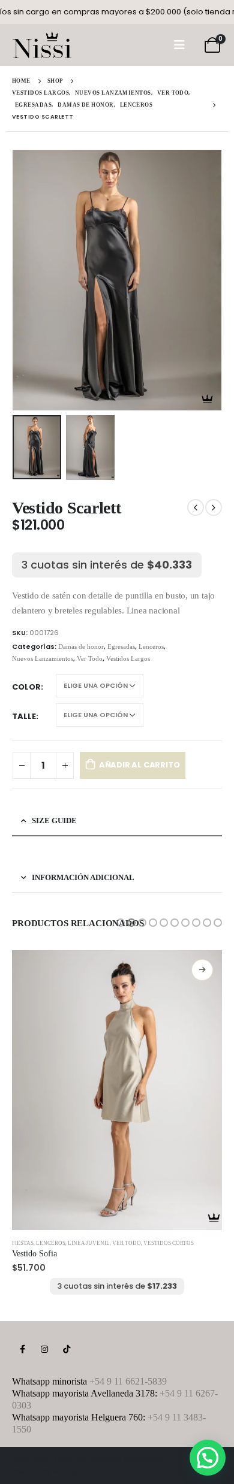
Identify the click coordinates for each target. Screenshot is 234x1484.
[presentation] (27, 280)
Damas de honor (81, 646)
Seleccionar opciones (202, 970)
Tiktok (67, 1349)
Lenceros (151, 646)
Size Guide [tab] (54, 820)
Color (26, 687)
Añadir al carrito (139, 764)
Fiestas (23, 1243)
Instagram (44, 1349)
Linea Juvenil (89, 1243)
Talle (24, 716)
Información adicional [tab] (83, 877)
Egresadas (121, 646)
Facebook (22, 1349)
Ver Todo (90, 658)
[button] (120, 922)
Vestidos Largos (128, 658)
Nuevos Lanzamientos (42, 658)
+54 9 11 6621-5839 (128, 1381)
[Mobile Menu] (179, 45)
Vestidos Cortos (168, 1243)
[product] (117, 1090)
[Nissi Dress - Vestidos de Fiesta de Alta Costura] (42, 45)
